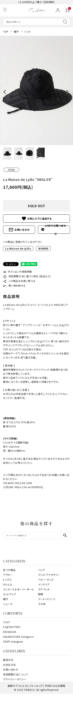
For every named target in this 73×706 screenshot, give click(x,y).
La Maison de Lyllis (18, 248)
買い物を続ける (14, 285)
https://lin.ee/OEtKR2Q (29, 487)
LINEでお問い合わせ (55, 230)
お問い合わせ (19, 229)
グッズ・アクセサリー (49, 574)
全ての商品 (9, 570)
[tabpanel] (36, 90)
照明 (40, 594)
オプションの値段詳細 (17, 271)
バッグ (41, 570)
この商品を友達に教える (19, 281)
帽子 (5, 599)
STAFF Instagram (13, 641)
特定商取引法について (15, 674)
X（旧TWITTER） (12, 627)
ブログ (6, 622)
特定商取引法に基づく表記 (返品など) (27, 276)
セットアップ (9, 594)
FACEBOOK (9, 631)
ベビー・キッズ (46, 579)
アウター (7, 574)
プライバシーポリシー (15, 679)
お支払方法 (9, 664)
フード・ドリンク (46, 599)
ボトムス (7, 584)
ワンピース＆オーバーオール (18, 589)
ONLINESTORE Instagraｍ (18, 636)
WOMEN (43, 248)
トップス (7, 579)
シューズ (7, 604)
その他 (42, 604)
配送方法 (8, 659)
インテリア (44, 584)
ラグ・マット (44, 589)
